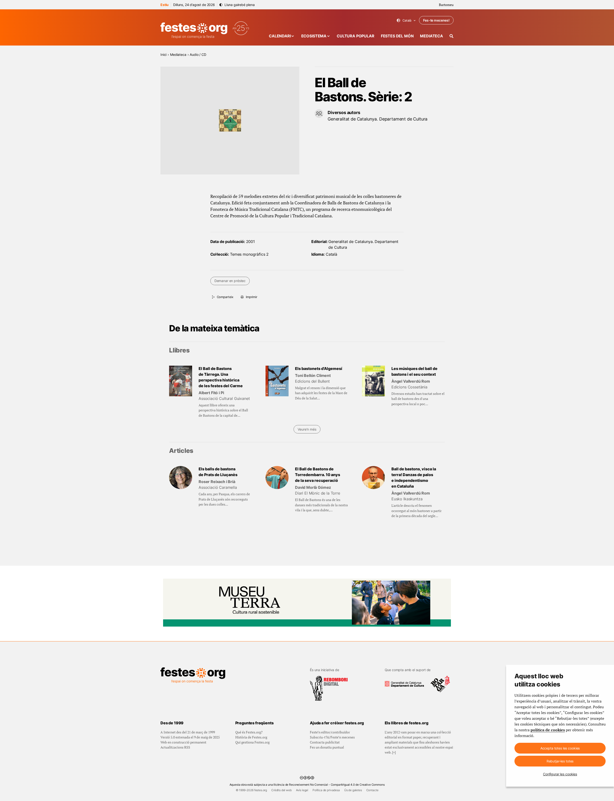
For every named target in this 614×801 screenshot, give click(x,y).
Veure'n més (307, 429)
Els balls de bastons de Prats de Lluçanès (218, 472)
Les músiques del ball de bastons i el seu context (414, 371)
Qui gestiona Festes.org (252, 742)
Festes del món (397, 36)
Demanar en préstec (230, 281)
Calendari (280, 36)
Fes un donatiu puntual (327, 747)
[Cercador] (451, 36)
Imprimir (251, 297)
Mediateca (431, 36)
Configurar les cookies (560, 774)
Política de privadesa (326, 790)
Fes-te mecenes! (436, 20)
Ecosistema (313, 36)
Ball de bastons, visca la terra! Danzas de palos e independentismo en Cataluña (413, 478)
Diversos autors (344, 112)
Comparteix (225, 297)
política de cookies (548, 729)
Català (406, 20)
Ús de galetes (353, 790)
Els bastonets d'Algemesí (318, 368)
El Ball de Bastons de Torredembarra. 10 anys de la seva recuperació (317, 475)
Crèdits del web (281, 790)
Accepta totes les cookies (560, 748)
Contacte (372, 790)
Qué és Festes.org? (249, 732)
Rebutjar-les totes (560, 761)
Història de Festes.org (251, 737)
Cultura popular (355, 36)
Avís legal (302, 790)
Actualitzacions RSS (175, 747)
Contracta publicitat (325, 742)
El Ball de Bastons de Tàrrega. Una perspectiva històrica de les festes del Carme (221, 377)
